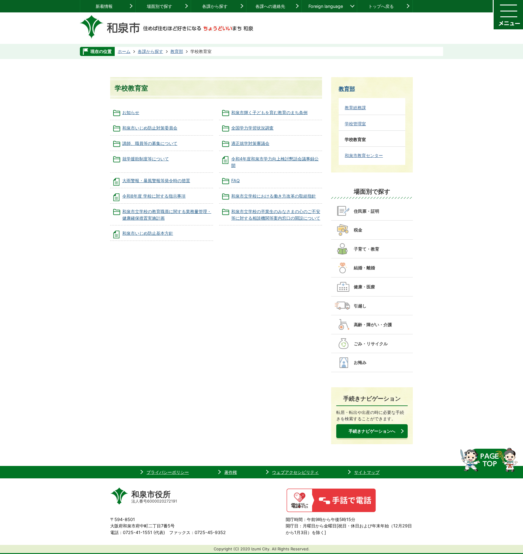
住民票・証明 (366, 211)
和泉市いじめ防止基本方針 (147, 233)
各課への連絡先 (270, 6)
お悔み (360, 362)
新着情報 (104, 6)
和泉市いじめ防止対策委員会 (149, 127)
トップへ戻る (381, 6)
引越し (360, 305)
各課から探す (215, 6)
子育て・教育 (366, 248)
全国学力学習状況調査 (252, 127)
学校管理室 (355, 123)
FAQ (235, 180)
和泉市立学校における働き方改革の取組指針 (273, 195)
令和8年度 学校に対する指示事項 (154, 195)
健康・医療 (364, 286)
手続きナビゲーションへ (372, 431)
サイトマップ (367, 472)
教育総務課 (355, 107)
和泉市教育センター (364, 155)
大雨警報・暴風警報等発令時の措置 (156, 180)
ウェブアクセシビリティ (295, 472)
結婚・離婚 (364, 267)
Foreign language (325, 6)
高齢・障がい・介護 (373, 324)
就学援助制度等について (145, 158)
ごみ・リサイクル (371, 343)
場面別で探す (159, 6)
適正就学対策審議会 (250, 143)
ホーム (124, 51)
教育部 (176, 51)
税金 (358, 229)
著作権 (230, 472)
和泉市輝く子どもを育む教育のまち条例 (269, 112)
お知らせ (130, 112)
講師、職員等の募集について (149, 143)
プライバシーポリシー (167, 472)
